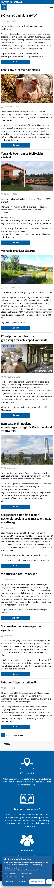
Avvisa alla (21, 881)
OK (49, 881)
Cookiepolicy (8, 876)
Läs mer (15, 62)
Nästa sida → (19, 735)
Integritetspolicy (20, 876)
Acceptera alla (37, 881)
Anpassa (9, 881)
